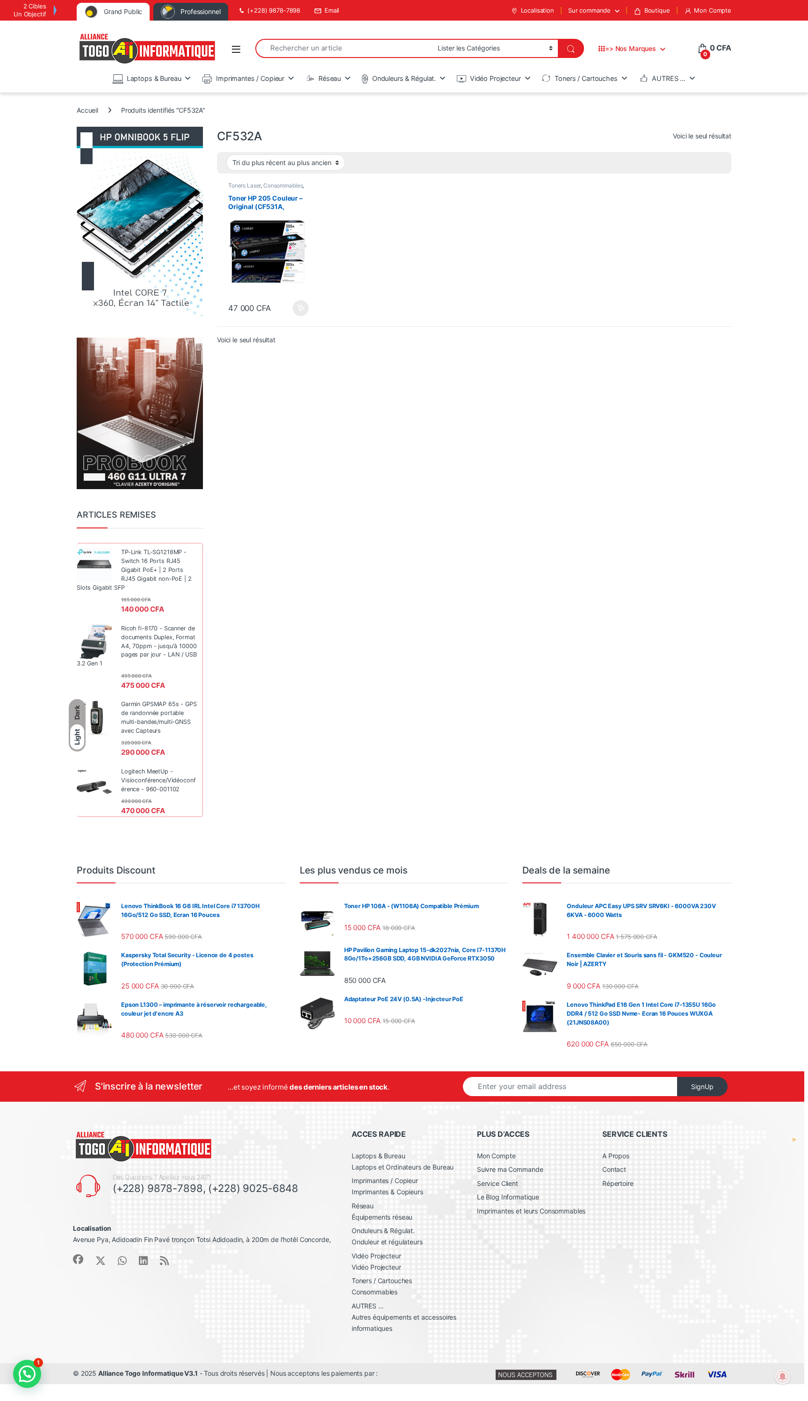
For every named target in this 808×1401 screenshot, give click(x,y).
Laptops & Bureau (154, 78)
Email (332, 10)
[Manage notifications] (782, 1376)
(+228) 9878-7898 (273, 10)
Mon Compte (712, 10)
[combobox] (344, 48)
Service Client (497, 1183)
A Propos (615, 1156)
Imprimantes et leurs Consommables (531, 1211)
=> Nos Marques (630, 48)
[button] (27, 1374)
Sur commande (589, 10)
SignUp (702, 1086)
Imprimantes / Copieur (250, 78)
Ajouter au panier (298, 308)
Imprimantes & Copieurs (387, 1192)
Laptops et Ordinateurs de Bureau (403, 1167)
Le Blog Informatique (508, 1197)
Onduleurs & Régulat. (404, 78)
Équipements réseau (382, 1217)
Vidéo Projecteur (495, 78)
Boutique (657, 10)
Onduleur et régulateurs (387, 1242)
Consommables (283, 185)
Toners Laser (244, 185)
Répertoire (618, 1183)
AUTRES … (668, 78)
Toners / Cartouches (586, 78)
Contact (614, 1169)
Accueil (87, 110)
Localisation (537, 10)
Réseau (329, 78)
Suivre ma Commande (510, 1169)
